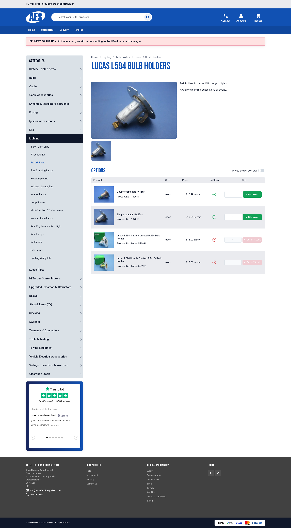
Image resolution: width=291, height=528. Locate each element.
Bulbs (32, 77)
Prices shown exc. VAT (244, 170)
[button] (80, 69)
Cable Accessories (41, 95)
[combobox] (101, 17)
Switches (35, 321)
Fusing (33, 112)
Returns (79, 29)
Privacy (150, 488)
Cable (33, 86)
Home (31, 29)
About (150, 471)
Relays (33, 295)
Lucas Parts (36, 269)
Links (149, 483)
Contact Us (92, 483)
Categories (47, 29)
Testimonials (153, 479)
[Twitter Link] (218, 473)
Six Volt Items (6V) (40, 304)
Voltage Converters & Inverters (48, 365)
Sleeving (34, 313)
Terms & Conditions (156, 496)
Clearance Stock (39, 374)
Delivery (64, 29)
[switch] (261, 170)
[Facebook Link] (211, 473)
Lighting (34, 138)
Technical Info (154, 475)
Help (89, 471)
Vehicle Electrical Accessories (48, 356)
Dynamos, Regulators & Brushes (49, 103)
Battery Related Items (42, 69)
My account (92, 475)
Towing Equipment (40, 347)
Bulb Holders (123, 57)
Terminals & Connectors (44, 330)
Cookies (151, 492)
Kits (31, 129)
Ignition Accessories (42, 121)
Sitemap (90, 479)
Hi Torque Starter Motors (44, 278)
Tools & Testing (39, 339)
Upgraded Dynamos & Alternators (50, 287)
